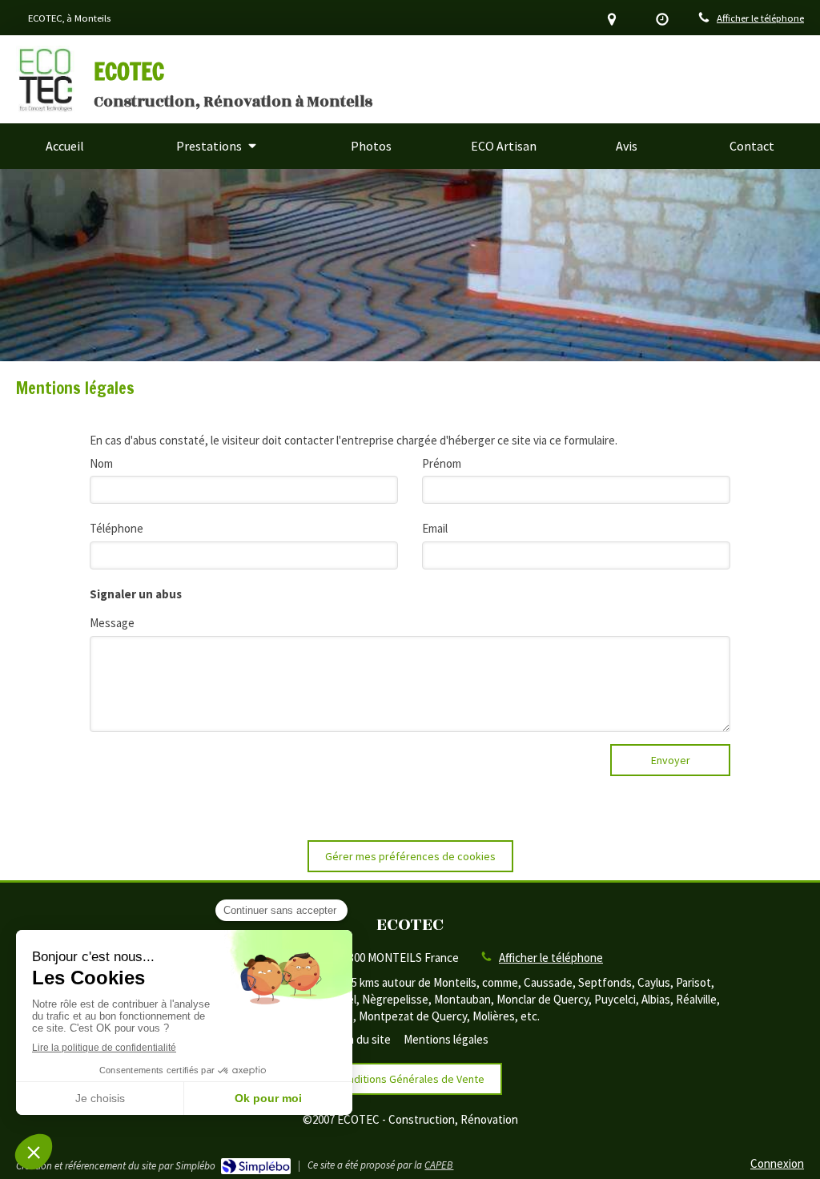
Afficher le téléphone (760, 17)
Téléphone (116, 528)
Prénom (441, 463)
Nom (101, 463)
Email (435, 528)
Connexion (777, 1163)
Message (112, 622)
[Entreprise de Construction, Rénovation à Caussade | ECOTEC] (45, 79)
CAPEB (438, 1165)
